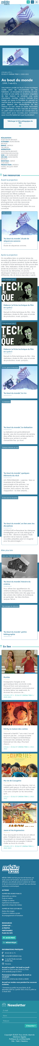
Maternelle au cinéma (9, 896)
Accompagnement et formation (12, 915)
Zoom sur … (7, 925)
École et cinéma (7, 898)
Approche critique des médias (12, 905)
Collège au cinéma (8, 900)
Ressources (7, 923)
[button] (36, 2)
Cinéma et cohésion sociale (11, 913)
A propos (6, 928)
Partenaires (7, 930)
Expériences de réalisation (10, 903)
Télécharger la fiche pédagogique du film (20, 122)
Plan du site (7, 933)
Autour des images (8, 911)
